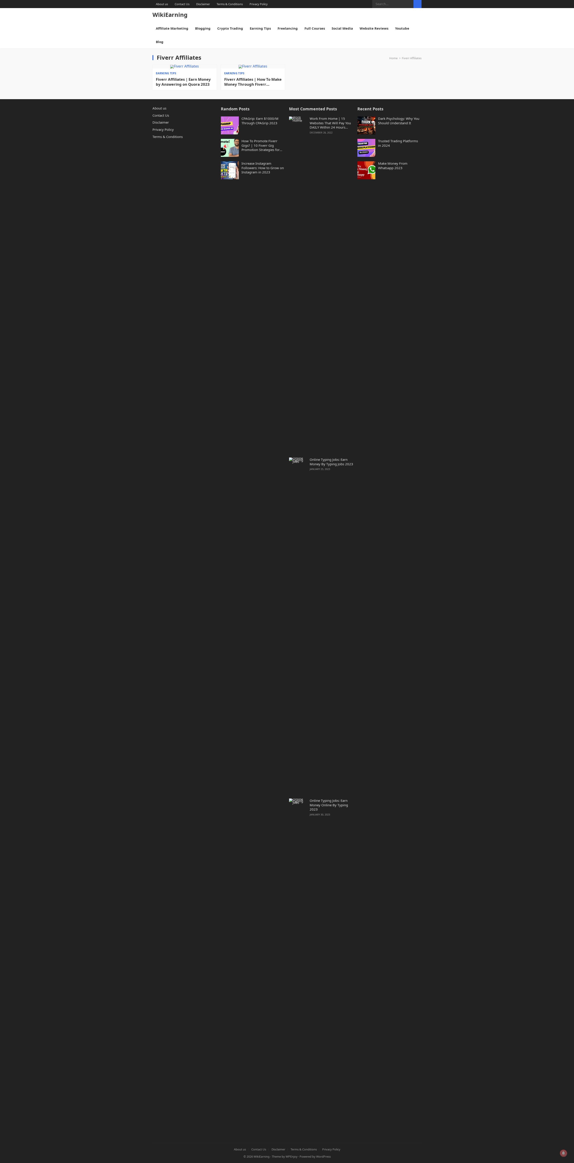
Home (393, 58)
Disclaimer (203, 4)
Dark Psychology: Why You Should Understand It (398, 120)
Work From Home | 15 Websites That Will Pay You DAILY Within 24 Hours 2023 (330, 123)
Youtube (402, 28)
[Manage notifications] (563, 1153)
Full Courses (314, 28)
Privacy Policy (259, 4)
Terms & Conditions (230, 4)
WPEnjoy (292, 1156)
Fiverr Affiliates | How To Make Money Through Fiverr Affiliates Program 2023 (253, 82)
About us (162, 4)
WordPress (323, 1156)
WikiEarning (169, 15)
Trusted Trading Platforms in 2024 (398, 143)
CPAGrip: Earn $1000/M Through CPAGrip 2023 (259, 120)
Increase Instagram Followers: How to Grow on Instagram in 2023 (262, 167)
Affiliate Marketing (172, 28)
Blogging (203, 28)
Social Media (342, 28)
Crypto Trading (230, 28)
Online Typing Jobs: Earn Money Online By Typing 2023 (329, 804)
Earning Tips (260, 28)
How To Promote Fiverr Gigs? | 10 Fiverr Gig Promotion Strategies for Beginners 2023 (260, 145)
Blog (159, 41)
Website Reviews (374, 28)
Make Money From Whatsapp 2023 (392, 165)
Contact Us (182, 4)
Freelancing (288, 28)
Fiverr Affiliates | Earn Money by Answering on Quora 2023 (183, 82)
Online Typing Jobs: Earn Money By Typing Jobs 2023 (331, 461)
